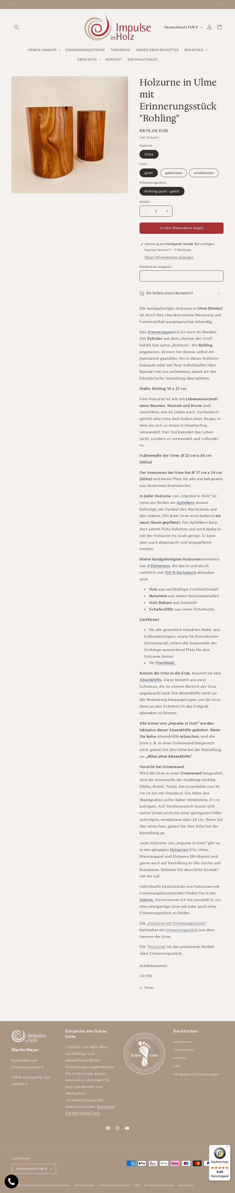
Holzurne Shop (32, 1185)
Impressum (182, 1042)
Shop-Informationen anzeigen (169, 257)
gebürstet (173, 173)
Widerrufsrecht (84, 1185)
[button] (16, 27)
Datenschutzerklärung (114, 1185)
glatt (149, 173)
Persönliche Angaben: (156, 266)
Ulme (149, 154)
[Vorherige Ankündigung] (13, 4)
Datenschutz (183, 1050)
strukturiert (204, 173)
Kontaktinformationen (159, 1185)
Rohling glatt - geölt (162, 191)
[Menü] (227, 1147)
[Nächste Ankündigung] (222, 4)
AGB (137, 1185)
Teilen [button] (149, 987)
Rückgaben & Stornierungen (196, 1074)
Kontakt (179, 1058)
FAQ (176, 1066)
